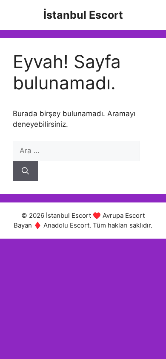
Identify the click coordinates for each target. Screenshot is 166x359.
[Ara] (25, 171)
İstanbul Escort (83, 15)
